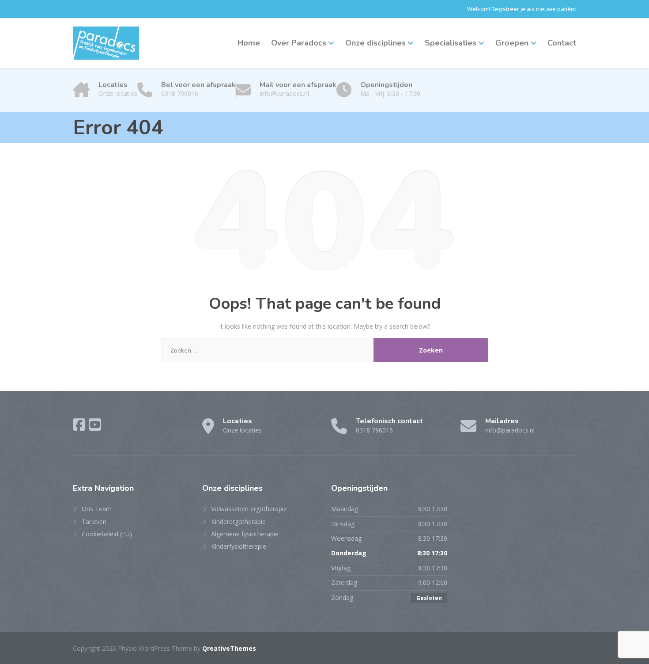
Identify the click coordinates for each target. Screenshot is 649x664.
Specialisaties (450, 43)
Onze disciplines (375, 43)
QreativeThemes (229, 648)
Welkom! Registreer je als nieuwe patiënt (521, 9)
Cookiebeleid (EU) (107, 534)
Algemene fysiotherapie (245, 534)
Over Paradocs (298, 43)
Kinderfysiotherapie (238, 546)
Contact (561, 43)
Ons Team (97, 509)
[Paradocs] (106, 43)
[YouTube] (95, 424)
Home (249, 43)
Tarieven (94, 521)
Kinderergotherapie (238, 521)
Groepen (511, 43)
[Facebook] (79, 424)
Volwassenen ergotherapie (249, 509)
